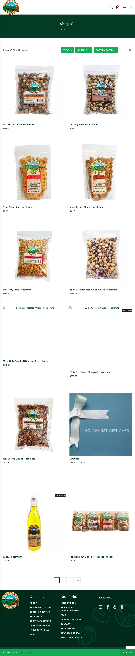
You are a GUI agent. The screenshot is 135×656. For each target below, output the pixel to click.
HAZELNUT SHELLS (39, 630)
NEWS (32, 634)
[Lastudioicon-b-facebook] (107, 607)
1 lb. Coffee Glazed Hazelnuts (19, 458)
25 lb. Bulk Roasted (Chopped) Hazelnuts (25, 361)
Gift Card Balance (71, 637)
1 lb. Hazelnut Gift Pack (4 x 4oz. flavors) (91, 556)
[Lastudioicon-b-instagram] (100, 607)
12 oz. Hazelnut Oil (13, 556)
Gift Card (74, 458)
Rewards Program (71, 633)
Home (63, 30)
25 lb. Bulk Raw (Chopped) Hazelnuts (89, 372)
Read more (90, 345)
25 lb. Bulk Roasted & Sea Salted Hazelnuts (93, 289)
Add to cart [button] (23, 96)
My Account (129, 7)
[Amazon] (121, 607)
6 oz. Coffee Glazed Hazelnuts (86, 207)
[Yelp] (114, 607)
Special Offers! (26, 652)
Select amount (90, 431)
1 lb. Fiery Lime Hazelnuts (17, 289)
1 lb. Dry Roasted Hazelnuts (84, 124)
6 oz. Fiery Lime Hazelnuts (17, 207)
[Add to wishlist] (42, 96)
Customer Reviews (40, 612)
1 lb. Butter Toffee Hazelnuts (18, 124)
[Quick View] (35, 96)
